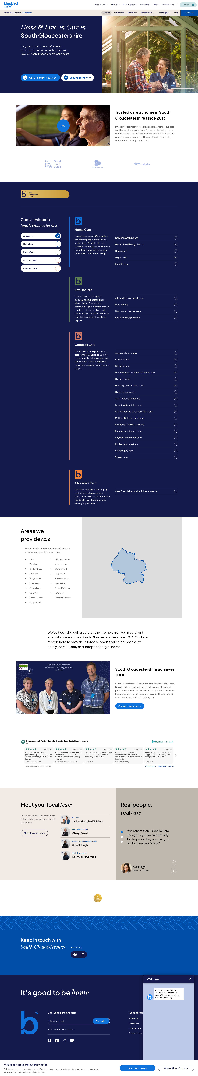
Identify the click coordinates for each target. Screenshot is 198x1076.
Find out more (168, 5)
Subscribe (101, 1021)
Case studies (146, 5)
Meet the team (146, 13)
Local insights (163, 13)
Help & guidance (130, 5)
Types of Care (100, 5)
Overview (106, 13)
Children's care (135, 1033)
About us (131, 13)
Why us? (114, 5)
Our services (119, 13)
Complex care (135, 1028)
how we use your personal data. (64, 1029)
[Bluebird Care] (11, 6)
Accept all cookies (138, 1068)
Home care (133, 1018)
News (156, 5)
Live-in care (134, 1023)
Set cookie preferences (176, 1068)
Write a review (150, 766)
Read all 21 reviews (166, 766)
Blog (176, 13)
